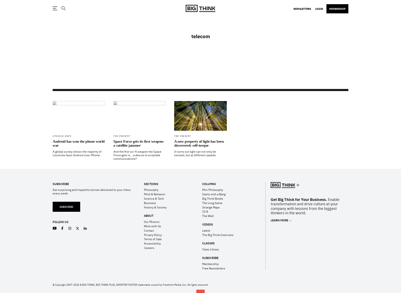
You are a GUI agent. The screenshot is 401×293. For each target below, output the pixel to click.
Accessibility (152, 243)
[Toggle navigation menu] (55, 8)
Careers (149, 248)
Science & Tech (154, 198)
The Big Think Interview (217, 235)
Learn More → (281, 220)
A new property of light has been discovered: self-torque (199, 143)
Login (319, 9)
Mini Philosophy (212, 190)
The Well (208, 216)
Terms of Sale (153, 239)
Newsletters (302, 9)
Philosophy (151, 190)
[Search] (63, 8)
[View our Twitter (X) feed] (77, 228)
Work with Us (152, 226)
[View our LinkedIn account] (85, 228)
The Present (121, 136)
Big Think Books (212, 198)
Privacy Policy (153, 235)
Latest (206, 230)
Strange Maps (62, 136)
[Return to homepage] (200, 8)
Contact (149, 230)
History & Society (155, 207)
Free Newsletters (213, 268)
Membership (337, 9)
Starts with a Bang (214, 194)
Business (150, 203)
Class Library (210, 249)
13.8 (205, 211)
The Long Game (212, 203)
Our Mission (152, 221)
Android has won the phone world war (79, 143)
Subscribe (66, 206)
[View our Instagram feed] (70, 228)
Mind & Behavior (154, 194)
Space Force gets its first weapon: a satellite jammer (138, 143)
